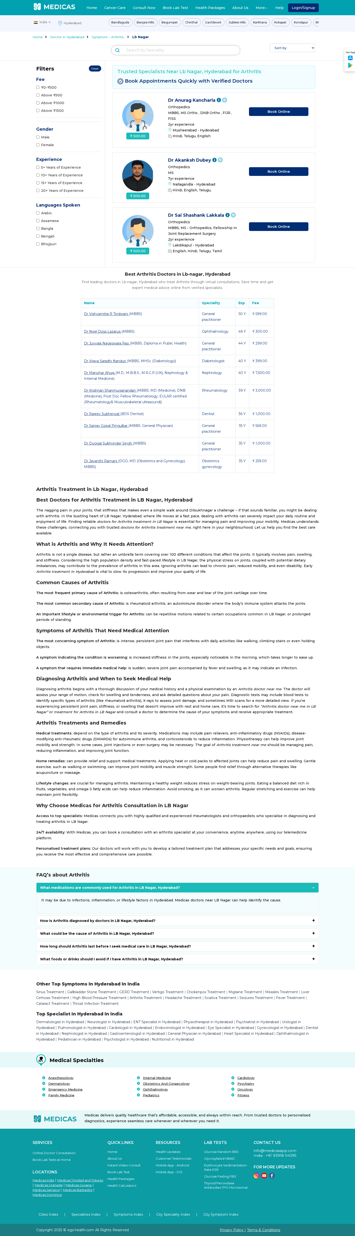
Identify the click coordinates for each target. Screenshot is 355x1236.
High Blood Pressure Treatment (99, 998)
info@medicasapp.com (275, 1150)
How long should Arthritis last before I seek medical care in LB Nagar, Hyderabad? (115, 946)
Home (91, 8)
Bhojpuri (48, 244)
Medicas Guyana (79, 1185)
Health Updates (168, 1152)
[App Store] (350, 59)
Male (45, 137)
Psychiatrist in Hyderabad (257, 1022)
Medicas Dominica (47, 1195)
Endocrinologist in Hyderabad (180, 1028)
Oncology (245, 1089)
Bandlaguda (120, 22)
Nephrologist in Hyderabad (84, 1033)
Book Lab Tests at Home (52, 1160)
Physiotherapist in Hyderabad (208, 1022)
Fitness (243, 1095)
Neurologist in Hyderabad (108, 1022)
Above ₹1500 (52, 110)
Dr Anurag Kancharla (192, 100)
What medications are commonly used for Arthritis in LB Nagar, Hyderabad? (110, 887)
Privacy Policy (232, 1230)
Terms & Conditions (263, 1230)
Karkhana (260, 22)
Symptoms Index (128, 1214)
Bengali (47, 236)
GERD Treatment (134, 992)
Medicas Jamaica (46, 1190)
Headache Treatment (183, 998)
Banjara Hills (146, 22)
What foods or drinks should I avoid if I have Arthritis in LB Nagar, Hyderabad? (111, 959)
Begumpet (170, 22)
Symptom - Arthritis (108, 37)
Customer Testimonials (173, 1158)
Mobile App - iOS (169, 1172)
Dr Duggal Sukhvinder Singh (108, 443)
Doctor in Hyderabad (67, 37)
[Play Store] (350, 67)
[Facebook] (272, 1177)
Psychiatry (245, 1083)
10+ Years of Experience (62, 175)
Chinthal (191, 22)
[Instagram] (256, 1177)
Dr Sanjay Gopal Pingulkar (106, 426)
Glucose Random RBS (221, 1152)
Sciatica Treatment (220, 998)
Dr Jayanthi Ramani (101, 461)
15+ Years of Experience (61, 183)
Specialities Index (85, 1214)
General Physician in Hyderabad (194, 1033)
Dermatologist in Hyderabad (60, 1022)
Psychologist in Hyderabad (126, 1039)
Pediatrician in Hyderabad (79, 1039)
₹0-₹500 (49, 87)
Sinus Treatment (50, 992)
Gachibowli (213, 22)
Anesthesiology (60, 1078)
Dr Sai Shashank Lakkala (196, 215)
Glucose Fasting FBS (220, 1176)
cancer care (115, 8)
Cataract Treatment (52, 1003)
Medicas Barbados (77, 1190)
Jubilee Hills (237, 22)
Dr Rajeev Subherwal (102, 414)
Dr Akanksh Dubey (190, 160)
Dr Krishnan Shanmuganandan (110, 390)
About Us (240, 8)
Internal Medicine (157, 1078)
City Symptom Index (220, 1214)
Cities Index (48, 1214)
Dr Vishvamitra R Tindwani (106, 314)
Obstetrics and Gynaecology (166, 1083)
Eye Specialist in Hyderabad (231, 1028)
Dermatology (59, 1083)
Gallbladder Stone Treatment (91, 992)
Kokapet (280, 22)
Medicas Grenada (49, 1185)
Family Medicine (61, 1095)
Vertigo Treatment (168, 992)
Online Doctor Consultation (54, 1153)
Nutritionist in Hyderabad (173, 1039)
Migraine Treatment (245, 992)
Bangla (47, 228)
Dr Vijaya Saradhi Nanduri (105, 361)
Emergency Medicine (65, 1089)
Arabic (46, 213)
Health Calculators (121, 1185)
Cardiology (246, 1078)
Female (47, 145)
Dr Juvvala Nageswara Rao (107, 343)
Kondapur (301, 22)
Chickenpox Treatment (206, 992)
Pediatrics (151, 1095)
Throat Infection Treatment (95, 1003)
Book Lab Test (175, 8)
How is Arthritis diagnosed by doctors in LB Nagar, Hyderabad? (98, 921)
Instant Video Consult (124, 1165)
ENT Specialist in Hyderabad (156, 1022)
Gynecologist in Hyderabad (280, 1028)
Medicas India (43, 1180)
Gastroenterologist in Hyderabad (137, 1033)
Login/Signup (303, 8)
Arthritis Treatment (146, 998)
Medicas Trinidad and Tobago (80, 1180)
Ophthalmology (155, 1089)
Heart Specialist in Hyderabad (248, 1033)
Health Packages (210, 8)
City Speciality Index (173, 1214)
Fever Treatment (290, 998)
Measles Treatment (281, 992)
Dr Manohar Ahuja (99, 373)
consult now (144, 8)
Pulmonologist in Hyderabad (82, 1028)
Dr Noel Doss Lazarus (102, 331)
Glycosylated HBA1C (219, 1158)
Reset (95, 68)
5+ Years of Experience (61, 167)
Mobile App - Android (172, 1165)
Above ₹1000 (52, 103)
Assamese (50, 221)
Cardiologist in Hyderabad (130, 1028)
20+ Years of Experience (62, 190)
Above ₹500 (51, 95)
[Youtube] (264, 1177)
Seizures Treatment (256, 998)
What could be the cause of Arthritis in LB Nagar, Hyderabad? (97, 933)
